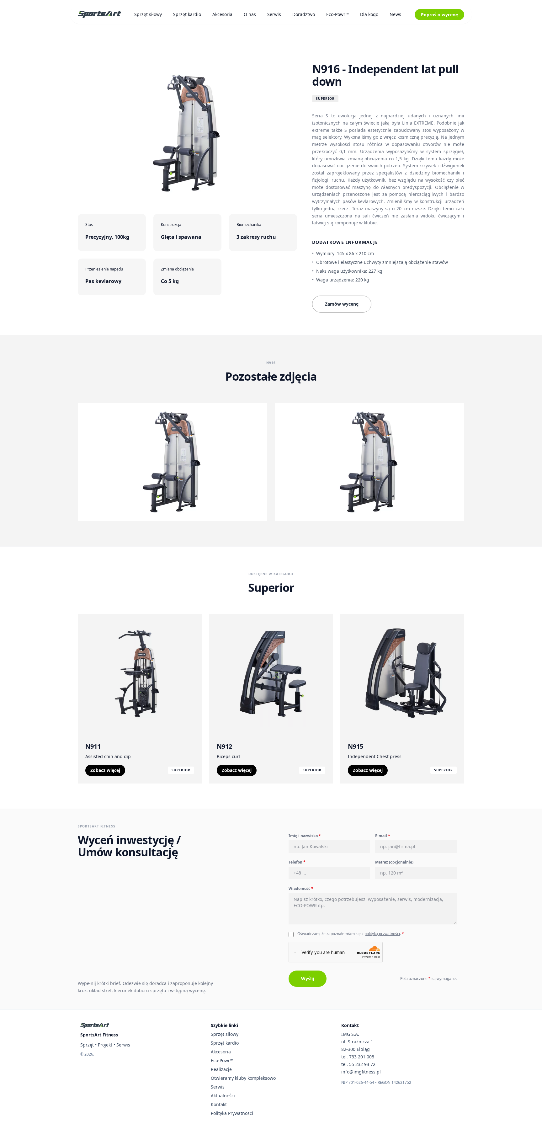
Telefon (297, 862)
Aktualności (223, 1096)
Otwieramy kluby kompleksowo (243, 1078)
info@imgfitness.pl (361, 1072)
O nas (250, 14)
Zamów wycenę (342, 304)
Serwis (274, 14)
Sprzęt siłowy (148, 14)
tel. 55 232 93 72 (358, 1064)
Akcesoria (222, 14)
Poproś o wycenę (439, 15)
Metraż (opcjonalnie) (394, 862)
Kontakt (219, 1104)
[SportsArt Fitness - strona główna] (94, 1025)
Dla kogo (369, 14)
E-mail (382, 835)
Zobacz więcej (105, 770)
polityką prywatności (382, 933)
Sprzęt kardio (187, 14)
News (395, 14)
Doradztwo (303, 14)
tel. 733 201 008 (357, 1057)
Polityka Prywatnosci (232, 1113)
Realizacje (221, 1069)
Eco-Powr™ (337, 14)
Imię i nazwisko (305, 835)
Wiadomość (301, 888)
